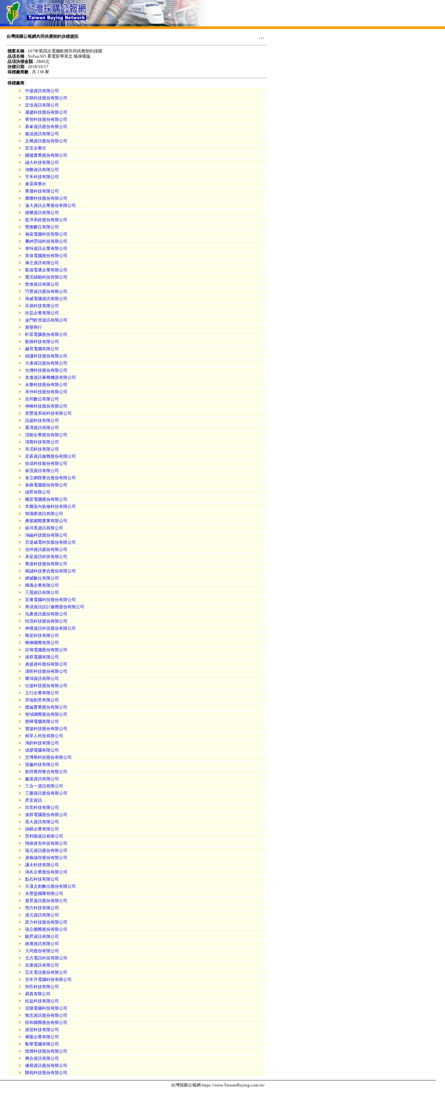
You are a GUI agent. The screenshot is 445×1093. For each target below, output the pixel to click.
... (262, 36)
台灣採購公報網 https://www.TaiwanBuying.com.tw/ (218, 1085)
